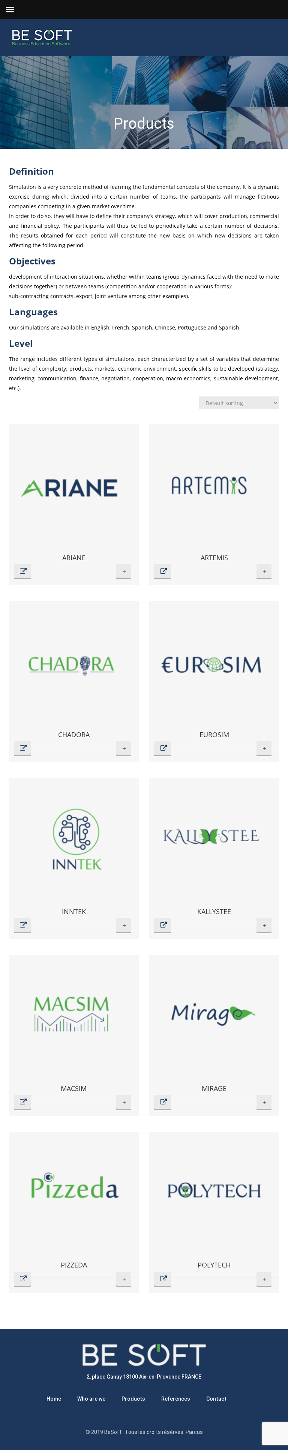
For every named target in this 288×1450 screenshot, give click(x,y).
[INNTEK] (74, 842)
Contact (216, 1399)
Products (133, 1399)
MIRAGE (214, 1088)
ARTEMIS (214, 557)
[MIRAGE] (214, 1019)
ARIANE (74, 557)
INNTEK (74, 911)
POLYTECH (214, 1264)
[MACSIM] (74, 1019)
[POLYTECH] (214, 1196)
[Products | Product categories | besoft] (41, 37)
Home (53, 1399)
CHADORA (74, 734)
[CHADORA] (74, 665)
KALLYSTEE (214, 911)
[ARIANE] (74, 489)
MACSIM (74, 1088)
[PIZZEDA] (74, 1196)
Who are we (91, 1399)
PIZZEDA (74, 1264)
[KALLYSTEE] (214, 842)
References (175, 1399)
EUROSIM (214, 734)
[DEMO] (74, 564)
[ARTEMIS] (214, 489)
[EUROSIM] (214, 665)
